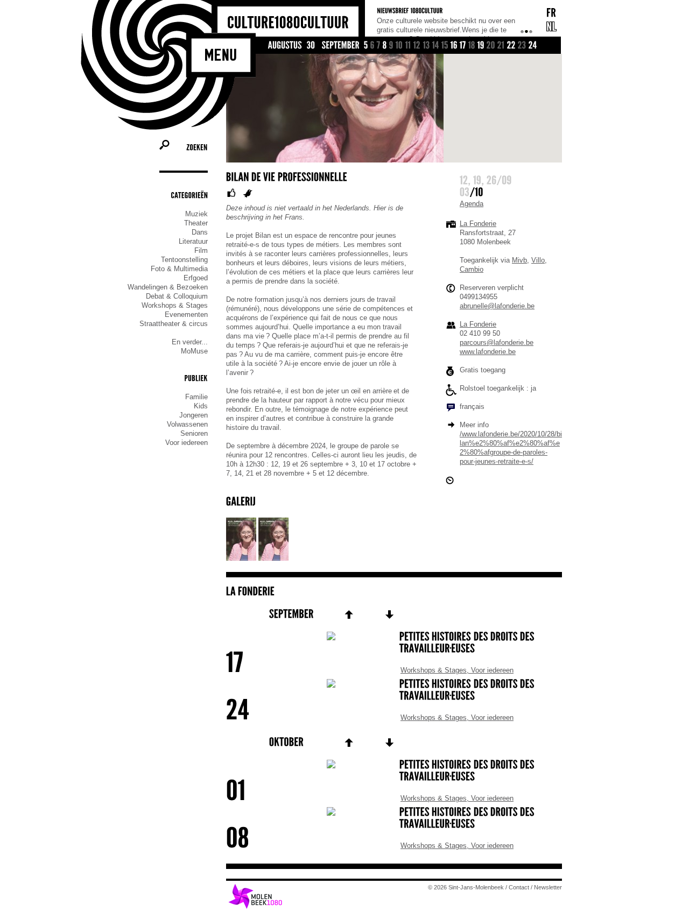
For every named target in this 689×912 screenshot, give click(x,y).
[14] (435, 46)
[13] (426, 46)
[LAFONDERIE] (250, 591)
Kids (201, 406)
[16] (454, 46)
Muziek (196, 214)
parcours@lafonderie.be (496, 342)
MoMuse (194, 351)
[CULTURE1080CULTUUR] (288, 23)
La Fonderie (478, 224)
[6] (372, 46)
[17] (463, 46)
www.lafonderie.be (488, 352)
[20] (491, 46)
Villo (538, 260)
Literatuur (193, 241)
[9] (391, 46)
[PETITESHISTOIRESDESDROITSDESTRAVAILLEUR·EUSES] (394, 643)
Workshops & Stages (175, 305)
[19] (480, 46)
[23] (522, 46)
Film (201, 250)
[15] (444, 46)
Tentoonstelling (184, 260)
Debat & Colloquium (177, 296)
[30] (311, 46)
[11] (408, 46)
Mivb (519, 260)
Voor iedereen (186, 443)
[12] (417, 46)
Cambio (471, 269)
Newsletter (548, 887)
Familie (196, 397)
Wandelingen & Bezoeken (168, 287)
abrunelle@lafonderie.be (497, 306)
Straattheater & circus (173, 324)
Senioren (194, 433)
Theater (196, 223)
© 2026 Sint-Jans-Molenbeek (466, 887)
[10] (399, 46)
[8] (385, 46)
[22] (511, 46)
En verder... (190, 342)
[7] (379, 46)
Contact (519, 887)
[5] (366, 46)
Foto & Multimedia (179, 269)
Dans (200, 232)
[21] (501, 46)
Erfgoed (196, 278)
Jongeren (193, 415)
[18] (471, 46)
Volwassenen (187, 424)
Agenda (471, 204)
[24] (533, 46)
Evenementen (186, 314)
